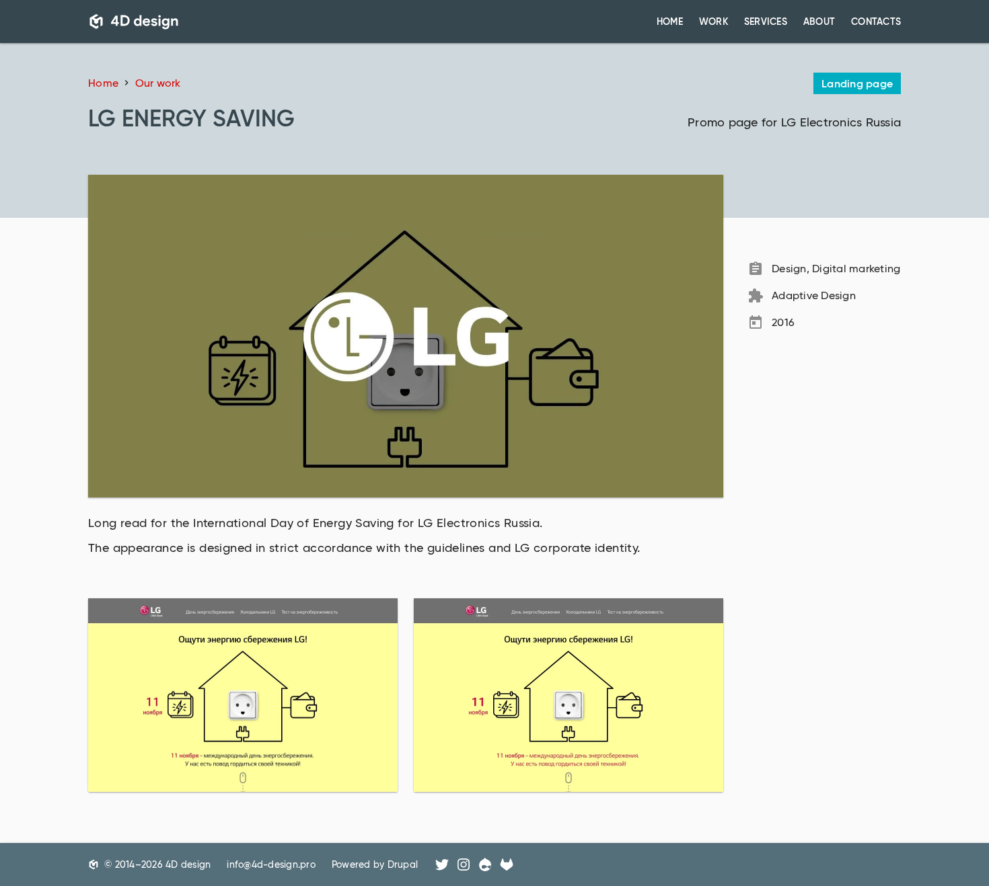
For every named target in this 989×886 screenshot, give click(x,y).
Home (670, 21)
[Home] (134, 21)
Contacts (876, 21)
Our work (158, 83)
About (819, 21)
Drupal (403, 864)
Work (713, 21)
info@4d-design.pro (271, 864)
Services (765, 21)
